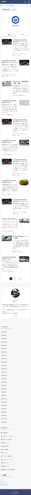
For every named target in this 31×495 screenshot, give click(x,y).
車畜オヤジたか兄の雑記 (9, 469)
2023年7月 (4, 385)
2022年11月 (4, 399)
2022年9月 (4, 405)
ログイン (3, 479)
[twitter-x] (16, 316)
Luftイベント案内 (7, 439)
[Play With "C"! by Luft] (3, 2)
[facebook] (14, 316)
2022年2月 (4, 412)
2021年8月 (4, 422)
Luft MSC (5, 433)
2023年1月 (4, 395)
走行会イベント (6, 466)
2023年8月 (4, 382)
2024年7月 (4, 365)
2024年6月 (4, 369)
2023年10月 (4, 375)
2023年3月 (4, 392)
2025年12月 (4, 342)
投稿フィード (4, 481)
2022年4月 (4, 409)
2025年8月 (4, 345)
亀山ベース (5, 463)
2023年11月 (4, 372)
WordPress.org (4, 485)
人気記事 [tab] (22, 34)
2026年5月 (4, 335)
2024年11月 (4, 358)
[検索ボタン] (25, 2)
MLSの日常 (5, 446)
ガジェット (5, 453)
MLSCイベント (6, 443)
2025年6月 (4, 352)
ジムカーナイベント (8, 459)
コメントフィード (5, 483)
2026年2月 (4, 338)
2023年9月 (4, 379)
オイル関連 (5, 449)
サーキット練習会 (7, 456)
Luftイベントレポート (8, 436)
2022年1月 (4, 415)
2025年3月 (4, 355)
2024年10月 (4, 362)
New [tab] (9, 34)
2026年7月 (4, 332)
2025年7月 (4, 348)
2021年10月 (4, 419)
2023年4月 (4, 389)
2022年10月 (4, 402)
